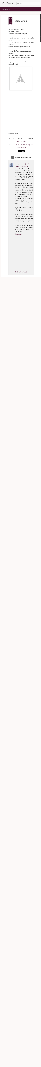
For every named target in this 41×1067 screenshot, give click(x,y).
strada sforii (21, 21)
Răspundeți (18, 234)
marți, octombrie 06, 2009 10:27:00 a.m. (24, 165)
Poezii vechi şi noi (27, 145)
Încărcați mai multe (21, 272)
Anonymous (21, 141)
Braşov (17, 145)
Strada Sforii (21, 147)
